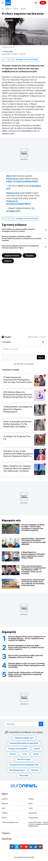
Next (3, 808)
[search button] (41, 724)
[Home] (2, 8)
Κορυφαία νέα (11, 520)
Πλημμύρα (29, 255)
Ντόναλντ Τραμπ (24, 759)
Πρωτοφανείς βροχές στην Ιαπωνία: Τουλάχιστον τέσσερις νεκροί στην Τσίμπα (20, 247)
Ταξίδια (4, 813)
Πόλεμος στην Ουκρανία (17, 749)
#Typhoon (10, 193)
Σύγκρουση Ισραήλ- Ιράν (24, 738)
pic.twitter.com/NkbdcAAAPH (25, 181)
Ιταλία (24, 754)
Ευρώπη (5, 799)
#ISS (8, 176)
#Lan (17, 193)
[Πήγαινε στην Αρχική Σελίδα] (8, 2)
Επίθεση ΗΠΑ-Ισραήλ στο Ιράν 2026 (24, 743)
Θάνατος (34, 770)
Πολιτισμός (24, 775)
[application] (24, 31)
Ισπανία (12, 754)
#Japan (9, 181)
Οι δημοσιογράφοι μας (10, 822)
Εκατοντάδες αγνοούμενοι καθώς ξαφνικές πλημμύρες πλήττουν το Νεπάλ (18, 230)
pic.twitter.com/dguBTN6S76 (18, 204)
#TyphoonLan (12, 178)
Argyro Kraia (9, 51)
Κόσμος (15, 8)
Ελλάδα (37, 749)
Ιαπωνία (23, 8)
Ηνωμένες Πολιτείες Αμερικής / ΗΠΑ (24, 765)
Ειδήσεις (8, 8)
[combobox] (24, 724)
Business (5, 803)
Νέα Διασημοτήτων (17, 770)
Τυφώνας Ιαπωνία (12, 255)
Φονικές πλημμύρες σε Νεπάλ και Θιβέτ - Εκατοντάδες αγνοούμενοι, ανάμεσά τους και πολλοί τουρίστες (21, 238)
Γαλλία (36, 754)
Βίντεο (4, 817)
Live (42, 3)
